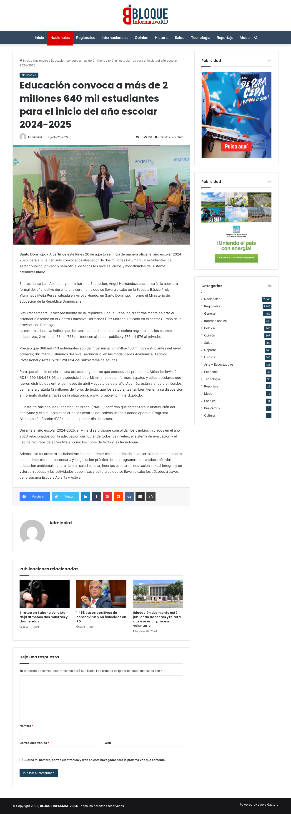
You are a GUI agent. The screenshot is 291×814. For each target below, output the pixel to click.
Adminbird (35, 137)
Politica (209, 328)
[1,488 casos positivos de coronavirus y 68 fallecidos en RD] (101, 594)
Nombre (26, 726)
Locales (210, 401)
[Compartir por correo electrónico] (140, 496)
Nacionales (60, 37)
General (210, 313)
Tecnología (200, 37)
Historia (161, 37)
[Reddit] (118, 496)
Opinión (141, 37)
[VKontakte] (129, 496)
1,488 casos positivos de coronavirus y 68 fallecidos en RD (101, 617)
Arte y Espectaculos (218, 364)
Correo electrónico (34, 743)
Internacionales (115, 37)
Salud (180, 37)
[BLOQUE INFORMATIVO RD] (145, 15)
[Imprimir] (151, 496)
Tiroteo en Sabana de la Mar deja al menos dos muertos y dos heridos (44, 617)
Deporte (210, 350)
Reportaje (225, 37)
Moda (245, 37)
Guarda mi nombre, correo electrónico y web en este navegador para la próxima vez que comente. (94, 760)
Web (108, 743)
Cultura (209, 415)
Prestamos (212, 408)
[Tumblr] (96, 496)
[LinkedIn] (85, 496)
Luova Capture (268, 804)
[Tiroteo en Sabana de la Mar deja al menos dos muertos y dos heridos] (45, 594)
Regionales (85, 37)
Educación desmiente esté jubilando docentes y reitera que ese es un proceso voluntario (157, 619)
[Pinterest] (107, 496)
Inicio (39, 37)
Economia (211, 372)
